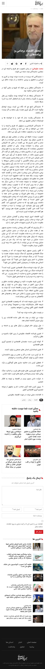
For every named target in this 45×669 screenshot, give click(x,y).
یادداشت (38, 416)
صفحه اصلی (31, 642)
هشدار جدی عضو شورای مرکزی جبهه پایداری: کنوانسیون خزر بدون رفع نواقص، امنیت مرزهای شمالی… (18, 546)
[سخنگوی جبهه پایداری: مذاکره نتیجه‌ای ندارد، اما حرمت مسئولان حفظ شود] (38, 598)
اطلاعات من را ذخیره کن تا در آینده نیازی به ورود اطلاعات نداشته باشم (24, 525)
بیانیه (32, 647)
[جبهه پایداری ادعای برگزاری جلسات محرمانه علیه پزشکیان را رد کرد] (38, 577)
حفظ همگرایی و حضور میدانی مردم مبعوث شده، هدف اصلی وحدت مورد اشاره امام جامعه (18, 609)
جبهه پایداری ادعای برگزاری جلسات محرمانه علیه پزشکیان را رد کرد (19, 575)
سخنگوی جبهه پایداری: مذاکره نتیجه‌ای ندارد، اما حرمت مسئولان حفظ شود (18, 596)
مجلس (24, 400)
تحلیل (22, 647)
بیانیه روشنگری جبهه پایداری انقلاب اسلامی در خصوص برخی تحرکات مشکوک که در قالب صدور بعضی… (19, 556)
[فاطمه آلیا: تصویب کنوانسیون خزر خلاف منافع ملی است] (38, 567)
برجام (29, 400)
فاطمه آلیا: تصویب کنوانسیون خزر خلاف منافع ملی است (17, 565)
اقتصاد (36, 400)
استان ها (9, 642)
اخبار (20, 642)
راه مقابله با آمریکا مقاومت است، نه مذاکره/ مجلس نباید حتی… (19, 588)
